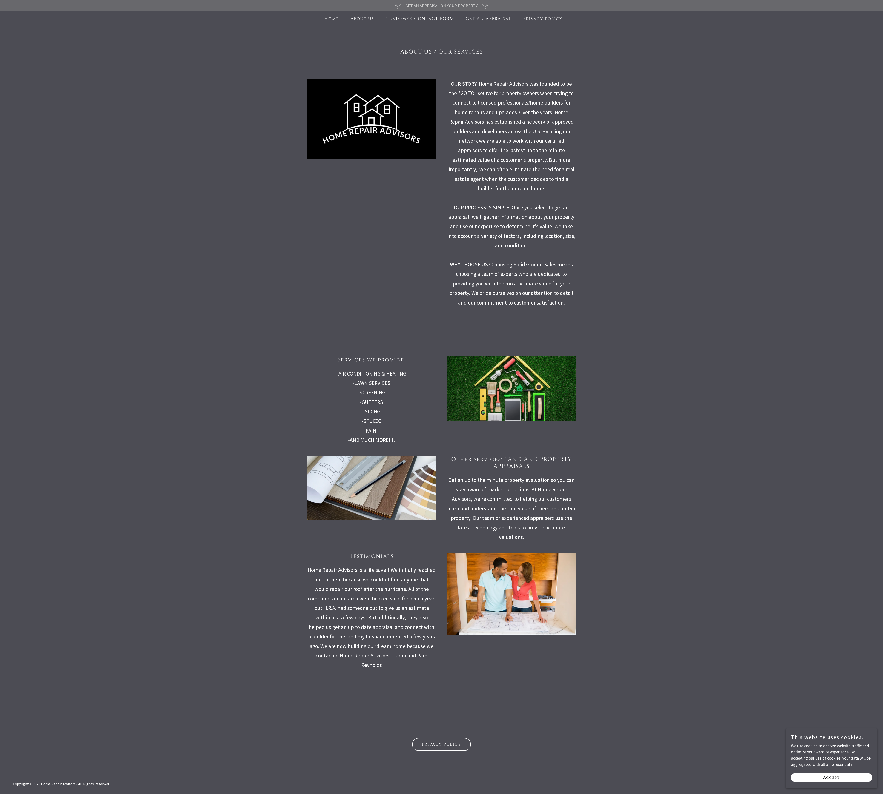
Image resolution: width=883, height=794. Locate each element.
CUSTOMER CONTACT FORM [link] (419, 19)
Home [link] (331, 19)
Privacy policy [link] (543, 19)
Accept (831, 777)
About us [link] (362, 19)
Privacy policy (441, 744)
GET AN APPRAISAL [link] (489, 19)
